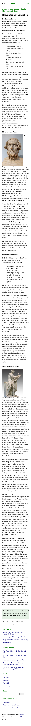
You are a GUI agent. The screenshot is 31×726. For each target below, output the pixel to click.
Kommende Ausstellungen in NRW (13, 660)
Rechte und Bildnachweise (11, 705)
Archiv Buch (7, 642)
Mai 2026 (6, 683)
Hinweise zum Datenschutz (11, 708)
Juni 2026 (6, 680)
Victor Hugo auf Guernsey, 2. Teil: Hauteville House (13, 633)
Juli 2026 (6, 677)
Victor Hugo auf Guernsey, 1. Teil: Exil (14, 637)
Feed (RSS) (19, 716)
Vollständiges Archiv (9, 686)
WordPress (21, 714)
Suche (5, 691)
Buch (21, 624)
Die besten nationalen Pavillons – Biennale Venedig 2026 (13, 668)
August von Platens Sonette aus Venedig (15, 640)
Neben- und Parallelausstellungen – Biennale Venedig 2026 (14, 663)
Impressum (6, 702)
